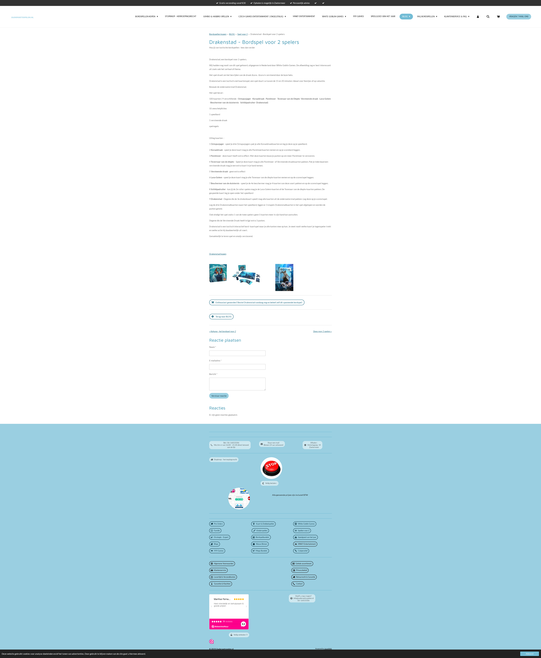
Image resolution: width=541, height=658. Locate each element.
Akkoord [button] (529, 654)
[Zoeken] (488, 17)
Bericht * (213, 374)
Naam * (212, 347)
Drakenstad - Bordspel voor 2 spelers (267, 34)
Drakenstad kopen (217, 254)
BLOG (232, 34)
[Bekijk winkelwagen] (498, 17)
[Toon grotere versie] (218, 273)
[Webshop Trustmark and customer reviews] (211, 643)
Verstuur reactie (219, 395)
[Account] (478, 17)
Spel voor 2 (242, 34)
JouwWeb (328, 649)
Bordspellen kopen (217, 34)
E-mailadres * (215, 360)
